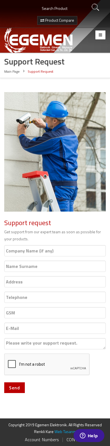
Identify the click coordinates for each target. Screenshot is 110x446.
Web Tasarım (65, 431)
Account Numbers (42, 439)
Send (14, 387)
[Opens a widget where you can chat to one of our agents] (88, 436)
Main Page (12, 71)
